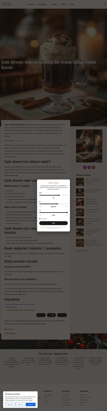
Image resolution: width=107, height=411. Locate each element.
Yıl (40, 210)
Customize (10, 404)
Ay (40, 201)
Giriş (53, 223)
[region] (20, 399)
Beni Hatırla (44, 218)
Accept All (30, 404)
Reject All (20, 404)
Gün (40, 192)
